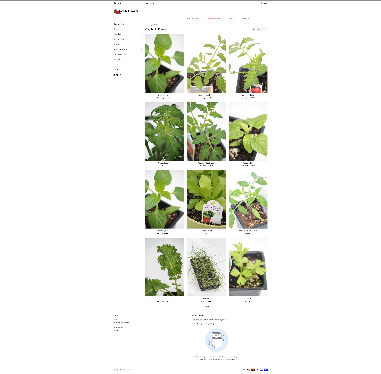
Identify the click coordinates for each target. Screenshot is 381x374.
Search (116, 320)
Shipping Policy (118, 327)
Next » (208, 307)
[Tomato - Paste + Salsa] (248, 199)
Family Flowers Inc (127, 369)
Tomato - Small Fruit (206, 95)
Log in (146, 3)
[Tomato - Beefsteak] (206, 131)
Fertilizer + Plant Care (120, 54)
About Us (245, 18)
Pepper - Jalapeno (164, 231)
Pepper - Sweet (164, 95)
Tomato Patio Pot (164, 163)
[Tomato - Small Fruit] (206, 63)
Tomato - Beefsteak (206, 163)
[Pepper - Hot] (248, 131)
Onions (206, 299)
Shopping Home (119, 24)
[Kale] (164, 267)
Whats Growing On (213, 18)
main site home (192, 18)
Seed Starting (118, 59)
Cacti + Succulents (119, 39)
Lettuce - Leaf (206, 231)
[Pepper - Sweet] (164, 63)
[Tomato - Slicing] (248, 63)
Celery (248, 299)
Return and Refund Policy (121, 322)
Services (231, 18)
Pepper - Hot (248, 163)
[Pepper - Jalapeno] (164, 199)
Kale (164, 299)
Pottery (116, 64)
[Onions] (206, 267)
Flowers (116, 29)
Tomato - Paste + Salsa (248, 231)
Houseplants (128, 34)
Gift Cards (117, 69)
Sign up (152, 3)
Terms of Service (119, 325)
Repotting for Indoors (128, 49)
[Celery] (248, 267)
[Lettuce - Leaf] (206, 199)
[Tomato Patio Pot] (164, 131)
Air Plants (116, 44)
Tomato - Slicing (248, 95)
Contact (116, 330)
